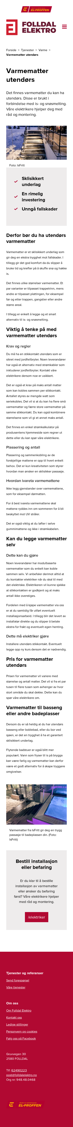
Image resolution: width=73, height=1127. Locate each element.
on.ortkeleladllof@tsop (21, 1075)
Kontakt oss (14, 1017)
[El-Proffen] (36, 9)
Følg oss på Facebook (21, 1038)
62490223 (19, 1070)
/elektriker (36, 917)
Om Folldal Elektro (18, 1010)
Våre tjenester (15, 987)
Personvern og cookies (21, 1031)
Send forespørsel (17, 980)
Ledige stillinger (17, 1024)
